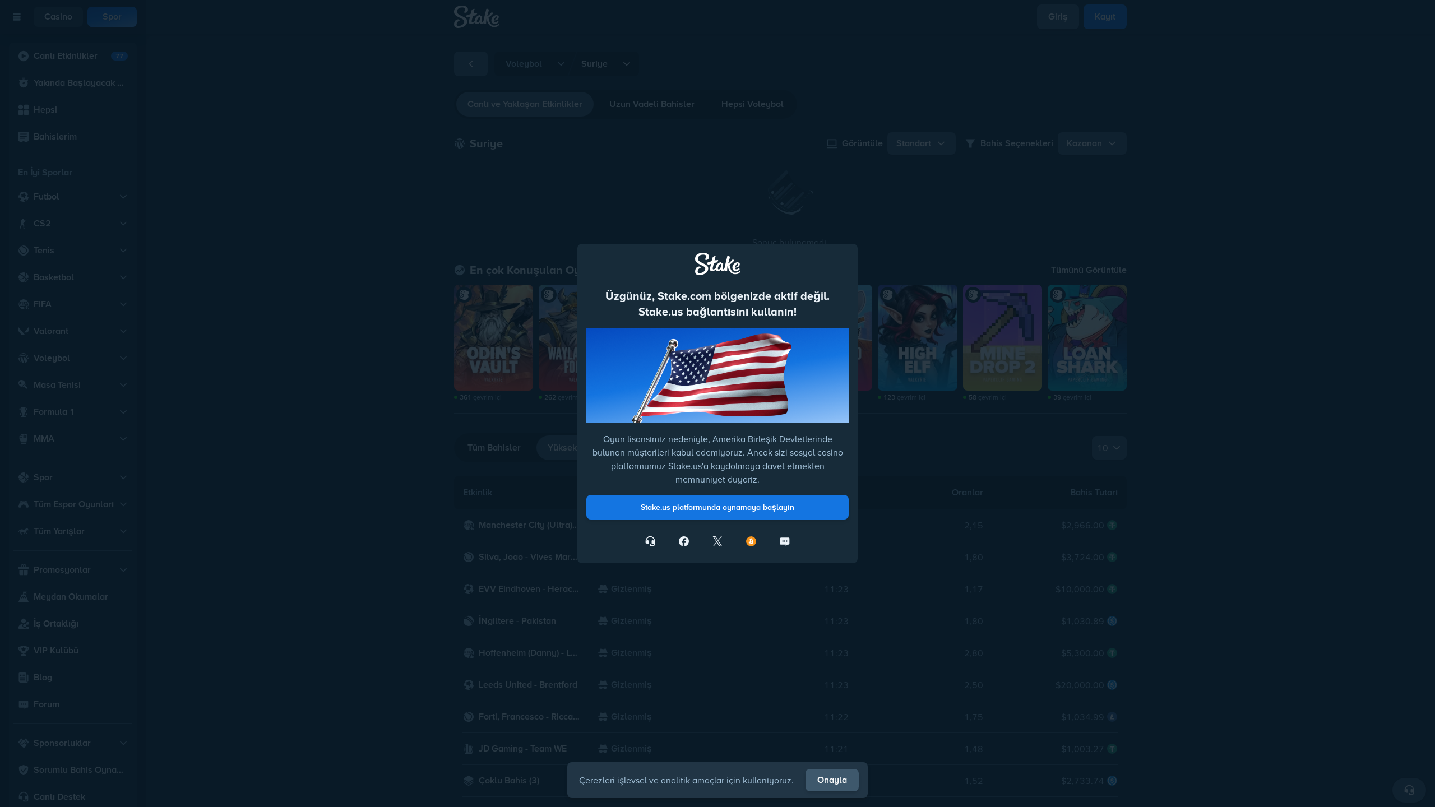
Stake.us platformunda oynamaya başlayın (717, 507)
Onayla (832, 779)
